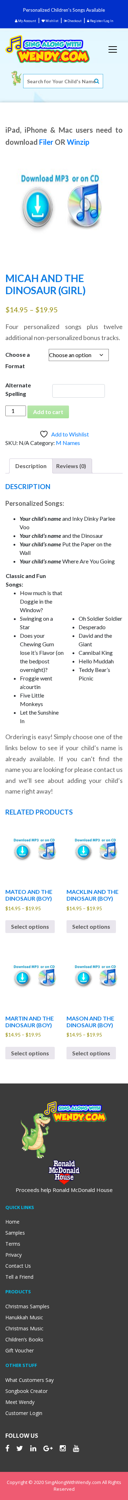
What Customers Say (29, 1380)
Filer (46, 142)
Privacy (13, 1254)
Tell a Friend (19, 1276)
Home (12, 1221)
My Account (26, 21)
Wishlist (51, 21)
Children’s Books (24, 1339)
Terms (12, 1243)
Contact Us (18, 1265)
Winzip (78, 142)
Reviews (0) (71, 465)
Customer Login (23, 1413)
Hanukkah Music (24, 1317)
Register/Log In (101, 21)
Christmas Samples (27, 1306)
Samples (15, 1232)
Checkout (74, 21)
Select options (30, 926)
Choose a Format (17, 360)
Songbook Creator (26, 1391)
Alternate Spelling (18, 389)
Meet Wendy (19, 1402)
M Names (68, 442)
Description (31, 465)
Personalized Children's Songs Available (64, 10)
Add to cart (48, 411)
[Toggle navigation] (113, 49)
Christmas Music (24, 1328)
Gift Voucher (19, 1350)
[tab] (31, 466)
